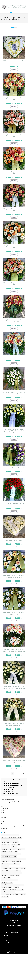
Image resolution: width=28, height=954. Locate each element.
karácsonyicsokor (6, 849)
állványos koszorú (20, 894)
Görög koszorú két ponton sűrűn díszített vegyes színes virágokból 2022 (14, 650)
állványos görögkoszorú (8, 894)
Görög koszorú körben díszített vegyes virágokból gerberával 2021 (14, 576)
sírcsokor (23, 868)
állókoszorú (5, 896)
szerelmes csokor (15, 863)
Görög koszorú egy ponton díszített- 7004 (14, 247)
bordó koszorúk (6, 839)
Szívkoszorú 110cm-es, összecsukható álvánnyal (14, 62)
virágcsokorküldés (16, 873)
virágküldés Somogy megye (8, 884)
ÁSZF (14, 923)
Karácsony (14, 847)
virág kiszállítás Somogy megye (9, 880)
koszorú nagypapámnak (14, 19)
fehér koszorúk (6, 844)
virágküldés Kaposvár (7, 882)
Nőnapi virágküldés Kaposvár (9, 858)
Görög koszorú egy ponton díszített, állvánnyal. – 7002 (13, 321)
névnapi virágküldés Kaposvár (9, 856)
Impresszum (14, 920)
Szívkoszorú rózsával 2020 (14, 540)
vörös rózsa (5, 889)
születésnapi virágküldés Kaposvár (10, 868)
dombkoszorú (5, 842)
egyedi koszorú (14, 842)
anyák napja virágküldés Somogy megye (11, 837)
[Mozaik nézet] (12, 28)
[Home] (1, 19)
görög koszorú (6, 847)
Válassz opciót (14, 69)
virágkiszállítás (6, 877)
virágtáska (16, 887)
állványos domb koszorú (8, 892)
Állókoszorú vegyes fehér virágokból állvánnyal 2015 (14, 393)
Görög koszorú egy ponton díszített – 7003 (14, 284)
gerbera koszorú (16, 844)
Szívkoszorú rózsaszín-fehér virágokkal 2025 (14, 761)
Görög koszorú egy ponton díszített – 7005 (14, 210)
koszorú (4, 851)
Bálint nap (14, 839)
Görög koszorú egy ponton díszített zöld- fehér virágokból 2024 (14, 724)
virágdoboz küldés (14, 875)
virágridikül (20, 884)
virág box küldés (6, 873)
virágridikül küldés (6, 887)
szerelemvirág (5, 863)
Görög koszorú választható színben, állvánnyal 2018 (14, 504)
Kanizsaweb (18, 952)
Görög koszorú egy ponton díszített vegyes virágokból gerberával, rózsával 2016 (14, 431)
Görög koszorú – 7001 (14, 357)
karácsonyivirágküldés (18, 849)
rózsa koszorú (5, 861)
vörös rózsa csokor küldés (16, 889)
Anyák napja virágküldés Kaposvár (10, 835)
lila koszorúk (17, 854)
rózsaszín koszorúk (16, 861)
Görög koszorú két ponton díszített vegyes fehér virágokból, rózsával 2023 (14, 687)
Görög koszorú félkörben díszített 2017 (14, 468)
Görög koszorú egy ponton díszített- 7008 (14, 99)
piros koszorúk (21, 858)
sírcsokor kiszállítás (7, 870)
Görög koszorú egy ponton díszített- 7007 (14, 136)
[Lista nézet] (15, 28)
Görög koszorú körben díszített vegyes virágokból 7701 (14, 613)
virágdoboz (5, 875)
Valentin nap (17, 870)
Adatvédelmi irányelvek (14, 925)
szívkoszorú (5, 866)
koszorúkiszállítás (12, 851)
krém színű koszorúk (7, 854)
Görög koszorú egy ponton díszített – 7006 (14, 173)
